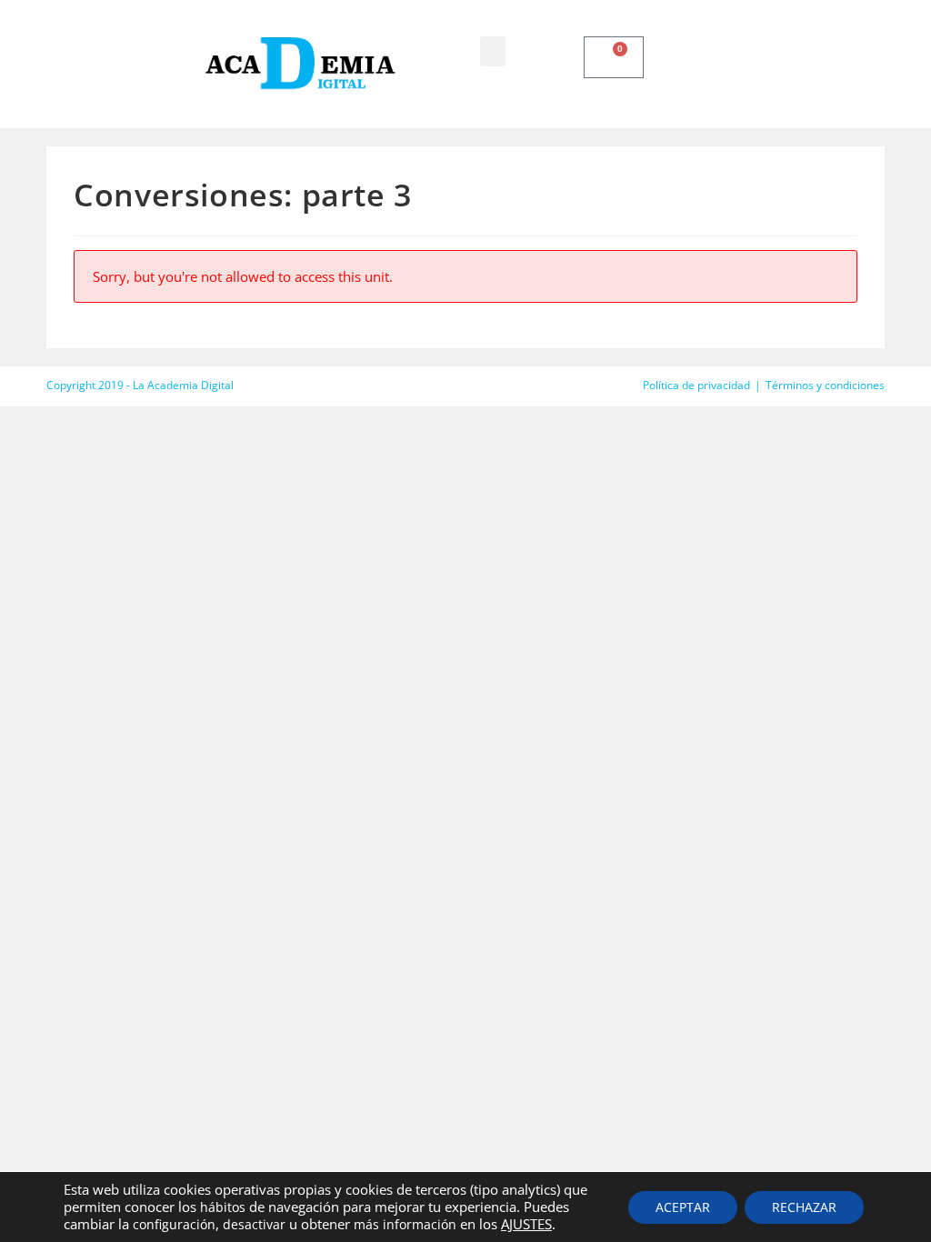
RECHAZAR (804, 1207)
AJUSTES (526, 1224)
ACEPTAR (683, 1207)
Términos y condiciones (825, 385)
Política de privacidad (696, 385)
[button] (493, 51)
